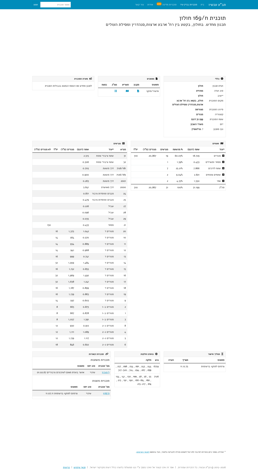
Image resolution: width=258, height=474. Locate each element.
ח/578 (106, 393)
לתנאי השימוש (142, 451)
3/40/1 (105, 372)
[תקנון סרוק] (138, 91)
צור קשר (139, 4)
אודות (150, 4)
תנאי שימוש (80, 467)
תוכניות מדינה (166, 4)
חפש (36, 4)
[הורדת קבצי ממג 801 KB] (116, 91)
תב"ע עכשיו (217, 4)
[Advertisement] (136, 51)
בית (202, 4)
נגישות (66, 467)
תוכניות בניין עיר (188, 4)
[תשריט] (127, 91)
